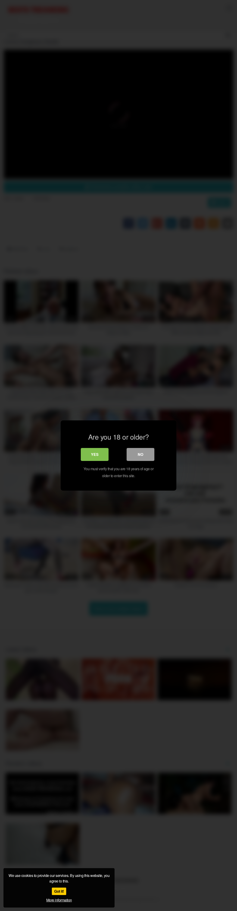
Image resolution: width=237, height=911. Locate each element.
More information (59, 900)
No (140, 454)
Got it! (59, 891)
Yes (95, 454)
